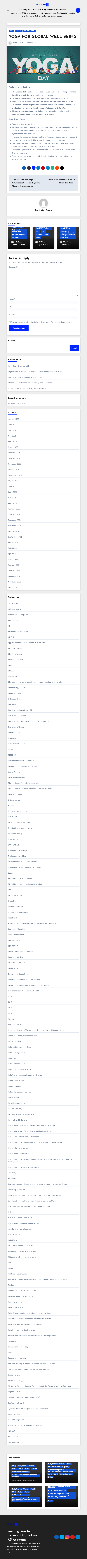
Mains (38, 237)
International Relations (17, 1120)
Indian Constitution (16, 1081)
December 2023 (14, 576)
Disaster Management (17, 778)
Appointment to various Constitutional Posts (26, 643)
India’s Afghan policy (16, 1064)
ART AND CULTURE (15, 648)
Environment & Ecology (17, 851)
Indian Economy (42, 234)
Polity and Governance (16, 230)
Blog (10, 665)
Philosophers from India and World (22, 1257)
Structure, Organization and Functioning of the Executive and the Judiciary (67, 234)
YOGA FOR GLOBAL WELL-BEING (43, 37)
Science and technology (18, 1347)
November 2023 (14, 582)
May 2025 (12, 498)
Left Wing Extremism (16, 1190)
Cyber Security (14, 733)
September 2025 (15, 475)
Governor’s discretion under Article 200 (24, 991)
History (11, 1019)
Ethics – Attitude (15, 895)
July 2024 (12, 548)
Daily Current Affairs (16, 744)
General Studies (14, 940)
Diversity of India (15, 794)
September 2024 (15, 537)
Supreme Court (14, 1392)
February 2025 (14, 509)
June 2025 (12, 492)
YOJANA (18, 31)
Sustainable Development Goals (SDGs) (24, 1397)
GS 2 (11, 31)
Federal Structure (15, 907)
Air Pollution (13, 637)
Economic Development (17, 811)
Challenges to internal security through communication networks (35, 682)
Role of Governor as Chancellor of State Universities (29, 1319)
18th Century (13, 603)
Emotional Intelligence (17, 834)
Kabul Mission (13, 1178)
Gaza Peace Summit (16, 935)
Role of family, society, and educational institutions (29, 1313)
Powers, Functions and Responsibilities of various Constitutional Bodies (37, 1280)
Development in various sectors (21, 761)
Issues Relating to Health (18, 1154)
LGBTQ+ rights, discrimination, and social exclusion (29, 1207)
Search (12, 341)
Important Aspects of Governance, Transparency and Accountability (36, 1030)
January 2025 (14, 515)
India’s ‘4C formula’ (16, 1058)
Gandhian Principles (16, 929)
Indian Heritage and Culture (19, 1092)
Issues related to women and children (23, 1137)
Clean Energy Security (17, 688)
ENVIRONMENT (14, 845)
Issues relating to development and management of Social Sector (35, 1142)
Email (12, 307)
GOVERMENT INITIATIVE (17, 963)
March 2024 (13, 559)
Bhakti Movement (15, 654)
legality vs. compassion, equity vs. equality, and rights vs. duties (34, 1195)
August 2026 (13, 419)
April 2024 (12, 554)
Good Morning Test (15, 957)
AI (9, 626)
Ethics (10, 890)
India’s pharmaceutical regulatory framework (26, 1075)
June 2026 (12, 430)
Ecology (11, 806)
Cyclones (12, 738)
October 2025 (13, 470)
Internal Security (15, 1109)
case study (12, 676)
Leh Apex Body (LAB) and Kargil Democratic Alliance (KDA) (32, 1201)
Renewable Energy (15, 1302)
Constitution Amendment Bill (20, 710)
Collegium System (15, 699)
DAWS (10, 749)
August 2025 (13, 481)
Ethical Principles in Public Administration (25, 884)
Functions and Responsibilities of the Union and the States (32, 923)
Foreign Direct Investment (19, 912)
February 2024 (14, 565)
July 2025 (12, 486)
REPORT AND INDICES (17, 1308)
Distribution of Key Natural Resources (23, 783)
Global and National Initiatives (20, 952)
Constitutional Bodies (17, 716)
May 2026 (12, 436)
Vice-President (14, 1414)
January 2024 (14, 571)
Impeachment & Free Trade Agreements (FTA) (27, 388)
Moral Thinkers (14, 1235)
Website (12, 314)
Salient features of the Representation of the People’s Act (32, 1336)
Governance (13, 968)
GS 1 (10, 996)
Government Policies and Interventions (24, 980)
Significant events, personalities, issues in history (28, 1369)
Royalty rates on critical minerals (21, 1330)
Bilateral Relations (15, 660)
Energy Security (14, 839)
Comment (13, 267)
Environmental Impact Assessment (22, 862)
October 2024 (13, 531)
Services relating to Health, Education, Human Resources (31, 1364)
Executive (12, 901)
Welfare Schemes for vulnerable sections (18, 236)
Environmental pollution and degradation (25, 867)
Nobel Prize (12, 1240)
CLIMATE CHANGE (15, 693)
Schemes (12, 1341)
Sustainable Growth (16, 1403)
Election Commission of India (20, 828)
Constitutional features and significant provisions (28, 721)
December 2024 (14, 520)
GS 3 (43, 231)
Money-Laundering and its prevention (23, 1223)
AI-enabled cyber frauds (18, 632)
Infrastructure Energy (17, 1103)
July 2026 (12, 425)
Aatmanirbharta (14, 609)
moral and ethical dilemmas (19, 1229)
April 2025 (12, 503)
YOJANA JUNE (29, 31)
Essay (10, 873)
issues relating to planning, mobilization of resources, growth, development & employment (58, 1496)
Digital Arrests (14, 772)
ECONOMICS (13, 817)
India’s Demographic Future (19, 1069)
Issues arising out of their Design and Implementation (30, 1131)
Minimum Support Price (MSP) (20, 1218)
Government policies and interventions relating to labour (31, 985)
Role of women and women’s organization (25, 1324)
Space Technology (15, 1381)
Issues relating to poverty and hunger (23, 1167)
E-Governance (14, 800)
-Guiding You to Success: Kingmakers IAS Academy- (42, 10)
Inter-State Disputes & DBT (19, 366)
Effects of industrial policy (19, 822)
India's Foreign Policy (16, 1053)
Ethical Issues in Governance (20, 879)
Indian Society (14, 1098)
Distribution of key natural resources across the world (30, 789)
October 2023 (13, 588)
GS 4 (10, 1013)
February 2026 (14, 453)
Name (12, 299)
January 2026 (14, 458)
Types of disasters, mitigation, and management (28, 1409)
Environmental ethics (17, 856)
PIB (9, 1263)
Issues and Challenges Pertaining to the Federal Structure (32, 1126)
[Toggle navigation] (8, 10)
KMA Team (19, 43)
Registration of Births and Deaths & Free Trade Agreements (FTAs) (35, 372)
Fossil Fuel (12, 918)
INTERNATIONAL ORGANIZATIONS (21, 1114)
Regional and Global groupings (20, 1296)
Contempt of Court (16, 727)
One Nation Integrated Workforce (21, 1246)
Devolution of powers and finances (22, 766)
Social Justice (14, 1375)
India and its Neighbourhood (19, 1047)
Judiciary (12, 1173)
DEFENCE (12, 755)
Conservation (13, 705)
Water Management (16, 1420)
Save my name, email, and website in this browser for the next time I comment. (42, 322)
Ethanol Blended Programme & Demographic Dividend (30, 383)
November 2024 (14, 526)
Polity (10, 1268)
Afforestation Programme (18, 615)
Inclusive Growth (15, 1041)
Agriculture (13, 620)
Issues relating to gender (18, 1148)
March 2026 (13, 447)
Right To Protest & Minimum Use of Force (25, 377)
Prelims (11, 1285)
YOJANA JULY (14, 1437)
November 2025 (14, 464)
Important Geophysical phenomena (22, 1036)
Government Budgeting (18, 974)
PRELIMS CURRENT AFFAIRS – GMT (22, 1291)
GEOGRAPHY (13, 946)
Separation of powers (17, 1358)
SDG (10, 1352)
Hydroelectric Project (17, 1025)
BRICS (10, 671)
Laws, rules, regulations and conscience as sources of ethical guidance (37, 1184)
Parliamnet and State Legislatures (22, 1251)
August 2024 (13, 543)
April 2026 (12, 442)
